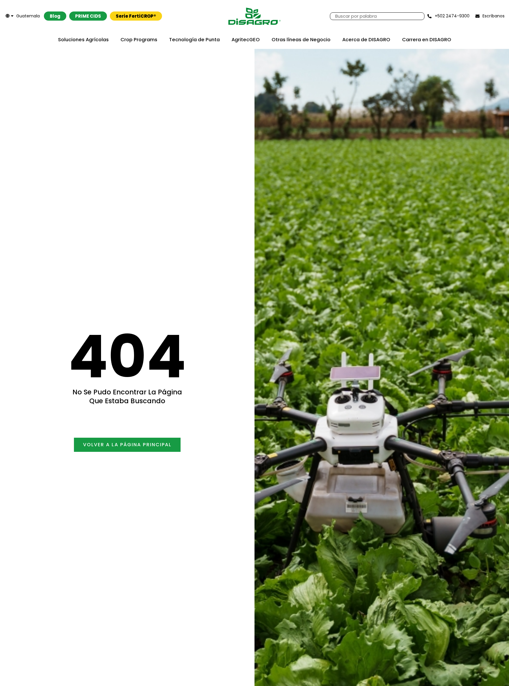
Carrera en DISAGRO (426, 39)
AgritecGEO (246, 39)
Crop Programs (138, 39)
